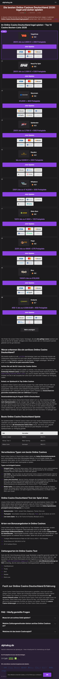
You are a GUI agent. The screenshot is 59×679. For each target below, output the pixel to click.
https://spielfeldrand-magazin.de (17, 561)
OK (47, 675)
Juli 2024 (22, 356)
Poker (36, 514)
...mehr (55, 19)
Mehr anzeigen (29, 330)
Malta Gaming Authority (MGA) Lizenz (13, 373)
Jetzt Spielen (29, 47)
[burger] (56, 2)
